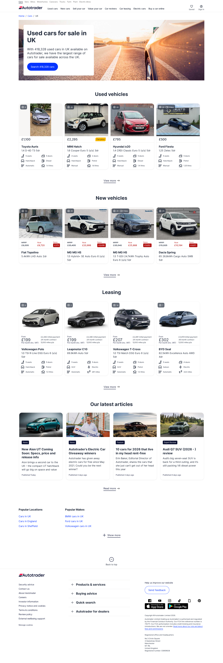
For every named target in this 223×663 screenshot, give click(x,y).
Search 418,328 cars (42, 66)
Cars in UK (25, 516)
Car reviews (111, 8)
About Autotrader (27, 593)
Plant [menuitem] (75, 2)
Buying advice (86, 593)
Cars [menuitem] (21, 2)
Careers (22, 597)
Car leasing (125, 8)
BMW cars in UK (74, 516)
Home (21, 16)
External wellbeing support (32, 618)
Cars (30, 16)
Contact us (24, 588)
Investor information (28, 601)
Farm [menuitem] (69, 2)
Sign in (201, 9)
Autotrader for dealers (92, 611)
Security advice (26, 584)
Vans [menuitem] (27, 2)
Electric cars (139, 8)
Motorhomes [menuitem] (42, 2)
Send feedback (157, 590)
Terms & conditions (28, 610)
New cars (65, 8)
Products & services (90, 584)
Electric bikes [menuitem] (85, 2)
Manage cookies (26, 625)
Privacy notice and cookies (32, 605)
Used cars (52, 8)
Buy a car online (156, 8)
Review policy (25, 614)
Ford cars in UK (74, 521)
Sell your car (79, 8)
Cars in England (28, 521)
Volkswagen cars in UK (78, 526)
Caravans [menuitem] (53, 2)
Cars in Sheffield (28, 526)
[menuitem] (52, 9)
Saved (191, 9)
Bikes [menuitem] (32, 2)
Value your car (95, 8)
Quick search (85, 602)
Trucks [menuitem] (62, 2)
